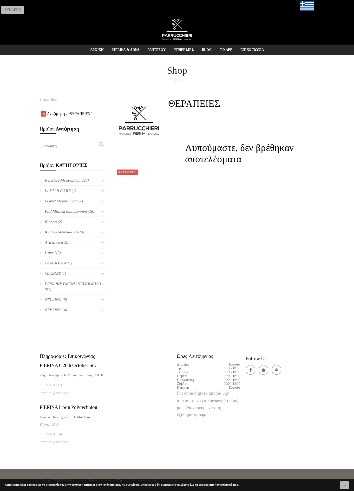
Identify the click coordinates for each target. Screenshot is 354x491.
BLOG (207, 50)
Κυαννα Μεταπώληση (64, 232)
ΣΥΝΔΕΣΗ (12, 10)
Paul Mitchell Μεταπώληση (69, 211)
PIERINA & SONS (125, 50)
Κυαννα (53, 222)
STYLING (56, 299)
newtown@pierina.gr (54, 393)
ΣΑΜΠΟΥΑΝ (58, 263)
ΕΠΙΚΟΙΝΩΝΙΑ (252, 50)
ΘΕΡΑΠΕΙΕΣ (128, 172)
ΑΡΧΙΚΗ (97, 50)
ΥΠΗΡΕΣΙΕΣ (184, 50)
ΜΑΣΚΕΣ (55, 273)
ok (344, 485)
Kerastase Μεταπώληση (66, 180)
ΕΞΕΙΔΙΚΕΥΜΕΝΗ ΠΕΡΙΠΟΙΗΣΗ (73, 286)
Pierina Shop (49, 99)
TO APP (226, 50)
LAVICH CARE (60, 191)
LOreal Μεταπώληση (64, 201)
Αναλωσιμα (56, 242)
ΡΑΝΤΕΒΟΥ (157, 50)
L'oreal (52, 253)
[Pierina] (177, 40)
